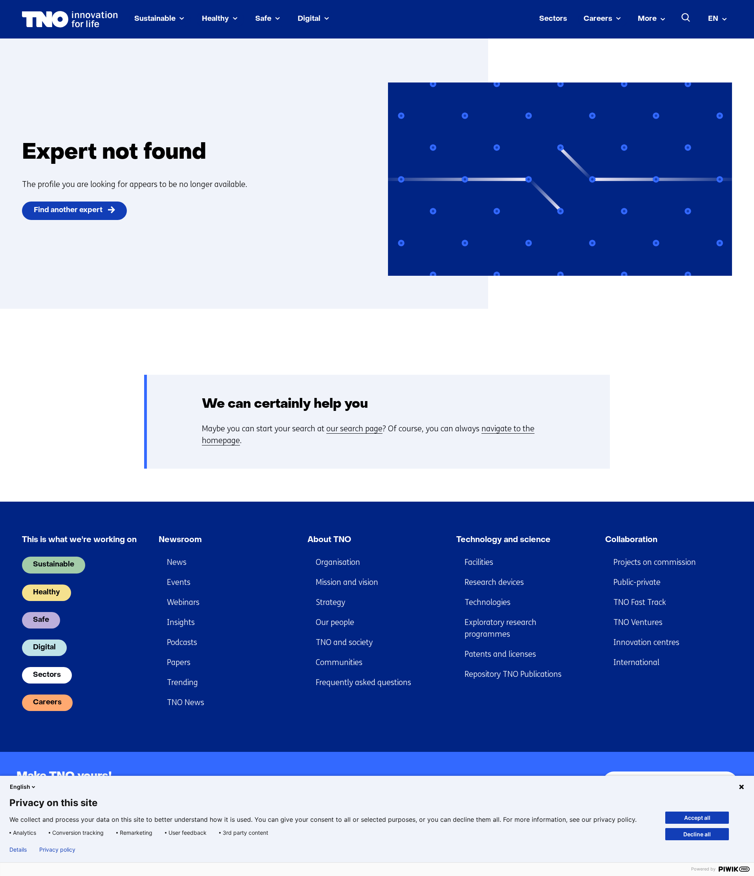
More (647, 19)
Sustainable (155, 19)
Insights (181, 622)
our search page (354, 428)
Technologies (488, 602)
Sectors (553, 19)
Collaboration (631, 540)
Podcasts (182, 642)
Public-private (637, 582)
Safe (263, 19)
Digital (309, 19)
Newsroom (180, 540)
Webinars (183, 602)
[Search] (686, 17)
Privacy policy (57, 850)
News (177, 562)
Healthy (215, 19)
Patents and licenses (500, 654)
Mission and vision (347, 582)
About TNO (329, 540)
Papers (178, 662)
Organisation (338, 562)
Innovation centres (646, 642)
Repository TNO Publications (513, 674)
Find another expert (68, 210)
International (636, 662)
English (20, 786)
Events (178, 582)
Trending (182, 682)
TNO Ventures (637, 622)
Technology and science (503, 540)
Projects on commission (654, 562)
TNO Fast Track (639, 602)
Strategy (330, 602)
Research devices (494, 582)
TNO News (185, 702)
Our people (335, 622)
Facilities (479, 562)
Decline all (697, 834)
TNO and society (344, 642)
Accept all (697, 817)
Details (18, 850)
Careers (598, 19)
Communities (339, 662)
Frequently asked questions (363, 682)
